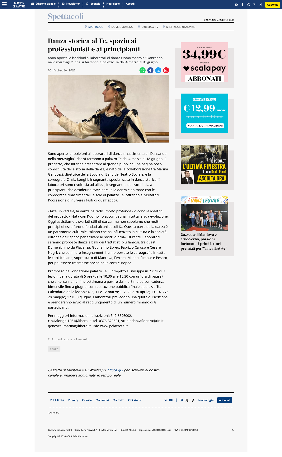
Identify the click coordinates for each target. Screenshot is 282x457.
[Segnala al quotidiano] (165, 400)
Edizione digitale (45, 3)
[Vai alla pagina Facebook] (243, 5)
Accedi (130, 3)
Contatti (118, 400)
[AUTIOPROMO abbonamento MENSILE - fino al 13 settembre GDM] (204, 113)
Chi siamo (135, 400)
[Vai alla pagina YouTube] (237, 5)
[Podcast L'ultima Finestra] (204, 164)
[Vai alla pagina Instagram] (249, 5)
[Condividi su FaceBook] (150, 70)
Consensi (102, 400)
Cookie (87, 400)
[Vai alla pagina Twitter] (254, 5)
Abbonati (272, 4)
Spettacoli (66, 16)
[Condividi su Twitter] (158, 70)
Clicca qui (115, 370)
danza (54, 349)
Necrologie (113, 3)
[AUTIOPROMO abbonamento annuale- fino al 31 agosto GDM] (204, 62)
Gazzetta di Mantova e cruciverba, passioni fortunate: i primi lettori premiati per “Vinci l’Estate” (204, 241)
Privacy (73, 400)
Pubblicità (57, 400)
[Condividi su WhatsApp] (142, 70)
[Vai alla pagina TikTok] (260, 5)
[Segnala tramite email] (166, 70)
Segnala (94, 3)
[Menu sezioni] (4, 5)
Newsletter (72, 3)
